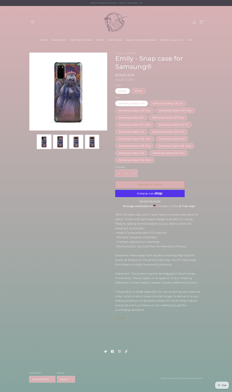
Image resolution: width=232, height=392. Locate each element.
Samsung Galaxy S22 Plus (168, 131)
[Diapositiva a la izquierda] (32, 141)
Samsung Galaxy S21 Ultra (135, 124)
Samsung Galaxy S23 (172, 138)
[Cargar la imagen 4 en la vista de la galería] (92, 142)
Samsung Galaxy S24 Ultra (135, 160)
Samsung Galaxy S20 (132, 103)
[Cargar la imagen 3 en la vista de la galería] (76, 142)
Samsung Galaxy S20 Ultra (175, 110)
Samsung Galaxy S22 (131, 131)
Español (64, 379)
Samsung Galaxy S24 (131, 153)
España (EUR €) (41, 379)
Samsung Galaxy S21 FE (173, 124)
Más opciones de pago (150, 201)
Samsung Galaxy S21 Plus (168, 117)
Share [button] (122, 318)
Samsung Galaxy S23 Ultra (175, 146)
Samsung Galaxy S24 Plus (169, 153)
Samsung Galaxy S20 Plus (135, 110)
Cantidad (120, 167)
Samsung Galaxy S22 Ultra (135, 138)
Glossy (123, 91)
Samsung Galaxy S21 (131, 117)
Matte (138, 91)
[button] (32, 22)
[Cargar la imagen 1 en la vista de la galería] (44, 142)
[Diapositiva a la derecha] (103, 141)
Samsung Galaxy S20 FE (168, 103)
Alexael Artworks (175, 378)
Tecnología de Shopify (193, 378)
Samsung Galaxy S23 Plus (134, 146)
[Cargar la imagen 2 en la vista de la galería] (60, 142)
